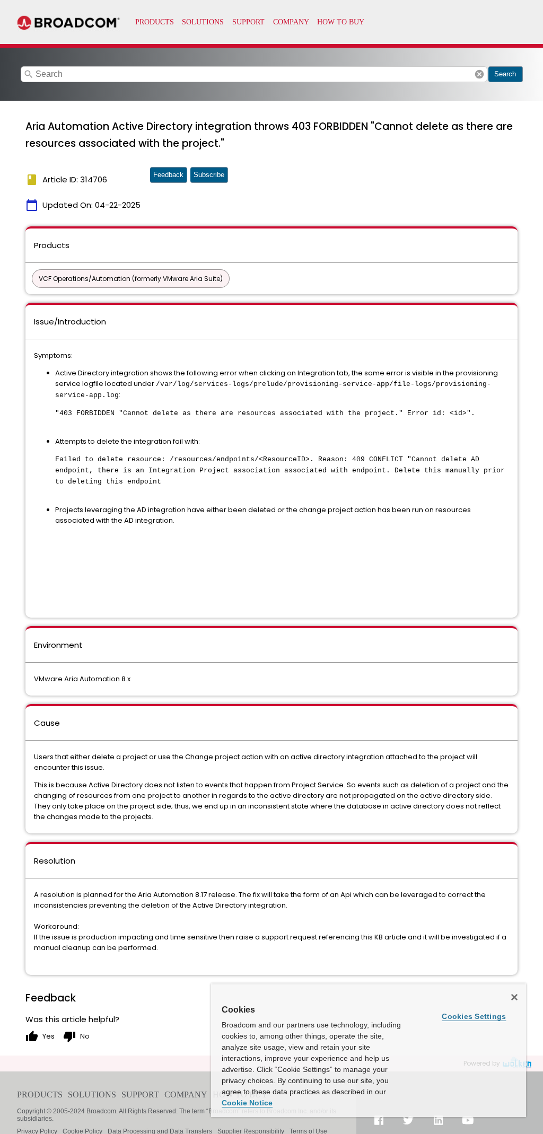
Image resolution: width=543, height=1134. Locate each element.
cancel (479, 74)
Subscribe (209, 175)
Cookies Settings (474, 1016)
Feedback (168, 175)
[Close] (514, 997)
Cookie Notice (247, 1102)
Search (505, 74)
